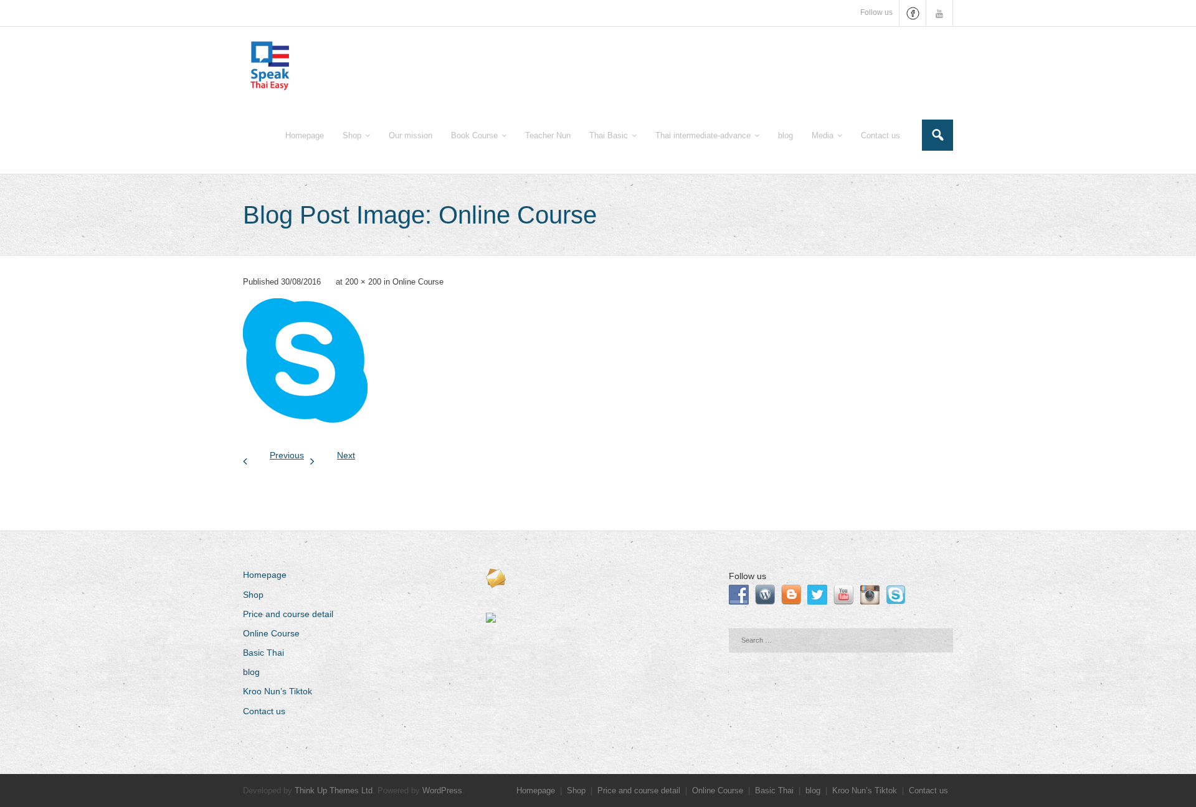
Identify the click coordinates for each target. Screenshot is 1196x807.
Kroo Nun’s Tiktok (277, 691)
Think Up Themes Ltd (334, 790)
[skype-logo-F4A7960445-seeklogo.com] (305, 360)
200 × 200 (363, 281)
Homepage (265, 575)
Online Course (418, 281)
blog (251, 672)
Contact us (264, 711)
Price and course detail (288, 614)
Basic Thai (263, 653)
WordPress (442, 790)
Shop (253, 595)
